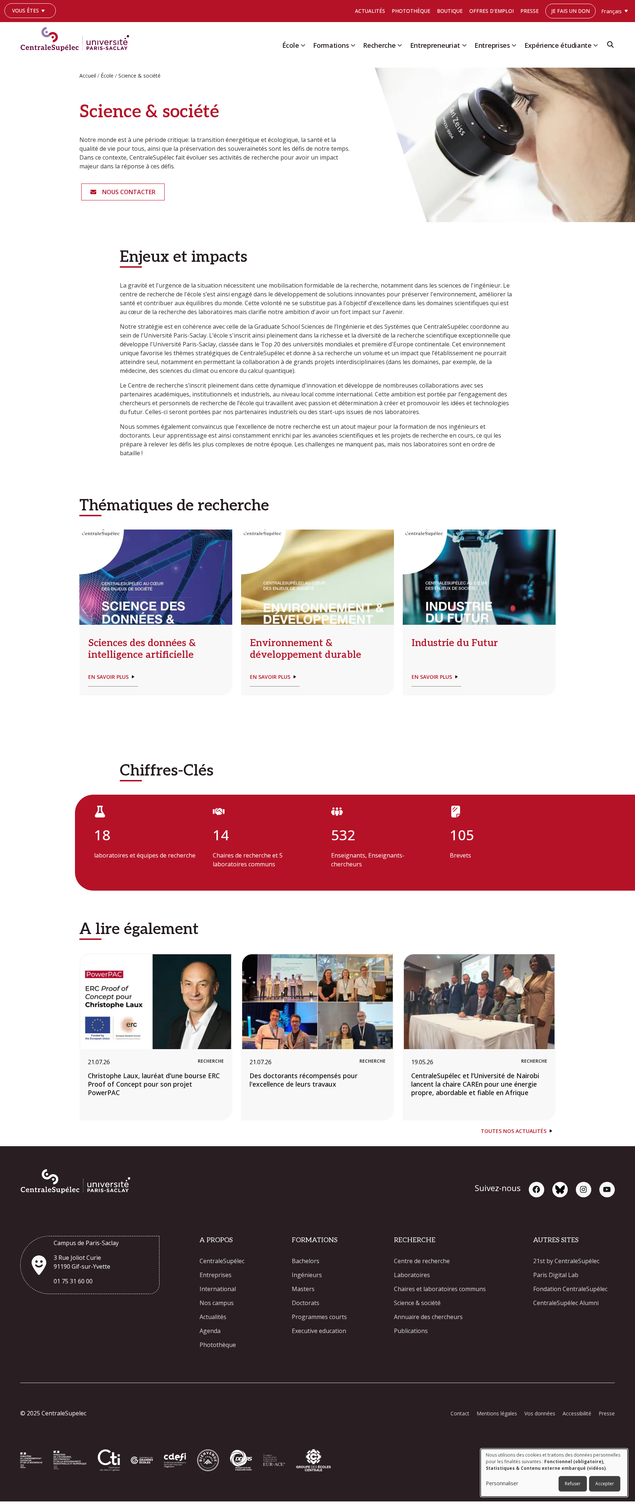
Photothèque (411, 10)
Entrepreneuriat (435, 45)
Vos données (539, 1413)
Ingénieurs (307, 1275)
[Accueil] (77, 37)
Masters (303, 1289)
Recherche (379, 45)
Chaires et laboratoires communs (440, 1289)
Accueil (87, 75)
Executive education (319, 1331)
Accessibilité (577, 1413)
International (218, 1289)
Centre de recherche (422, 1261)
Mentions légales (497, 1413)
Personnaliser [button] (502, 1483)
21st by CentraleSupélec (566, 1261)
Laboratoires (412, 1275)
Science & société (417, 1303)
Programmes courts (319, 1317)
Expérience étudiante (558, 45)
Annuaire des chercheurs (428, 1317)
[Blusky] (560, 1189)
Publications (411, 1331)
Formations (331, 45)
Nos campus (217, 1303)
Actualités (370, 10)
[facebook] (536, 1189)
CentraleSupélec (222, 1261)
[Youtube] (607, 1189)
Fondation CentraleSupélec (570, 1289)
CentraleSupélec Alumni (566, 1303)
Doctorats (305, 1303)
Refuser (573, 1483)
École (290, 45)
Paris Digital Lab (555, 1275)
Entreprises (492, 45)
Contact (460, 1413)
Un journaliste (28, 21)
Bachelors (305, 1261)
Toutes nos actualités (513, 1130)
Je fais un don (570, 10)
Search (610, 47)
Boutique (450, 10)
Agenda (210, 1331)
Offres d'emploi (491, 10)
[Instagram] (583, 1189)
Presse (529, 10)
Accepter (604, 1483)
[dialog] (554, 1473)
